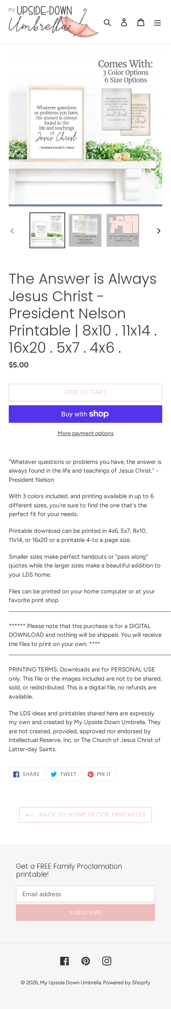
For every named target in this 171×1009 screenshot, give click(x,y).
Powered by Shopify (126, 982)
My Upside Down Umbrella (70, 982)
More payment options (86, 433)
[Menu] (157, 22)
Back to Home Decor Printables (91, 815)
